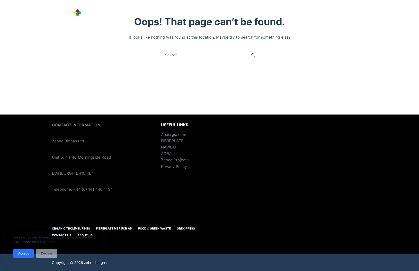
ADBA (166, 153)
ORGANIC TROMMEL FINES (161, 14)
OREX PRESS (328, 14)
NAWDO (168, 147)
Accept (23, 253)
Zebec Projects (175, 159)
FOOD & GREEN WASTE (283, 14)
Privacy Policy (174, 166)
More (355, 14)
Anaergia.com (173, 134)
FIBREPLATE (172, 140)
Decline (46, 253)
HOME (119, 14)
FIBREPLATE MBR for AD (224, 14)
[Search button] (253, 55)
